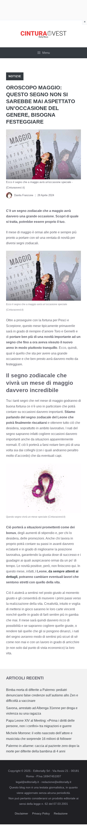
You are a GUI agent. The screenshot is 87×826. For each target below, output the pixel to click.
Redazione (61, 813)
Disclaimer (21, 813)
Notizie (14, 76)
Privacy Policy (41, 813)
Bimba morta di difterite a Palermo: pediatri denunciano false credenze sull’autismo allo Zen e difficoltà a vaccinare (42, 695)
